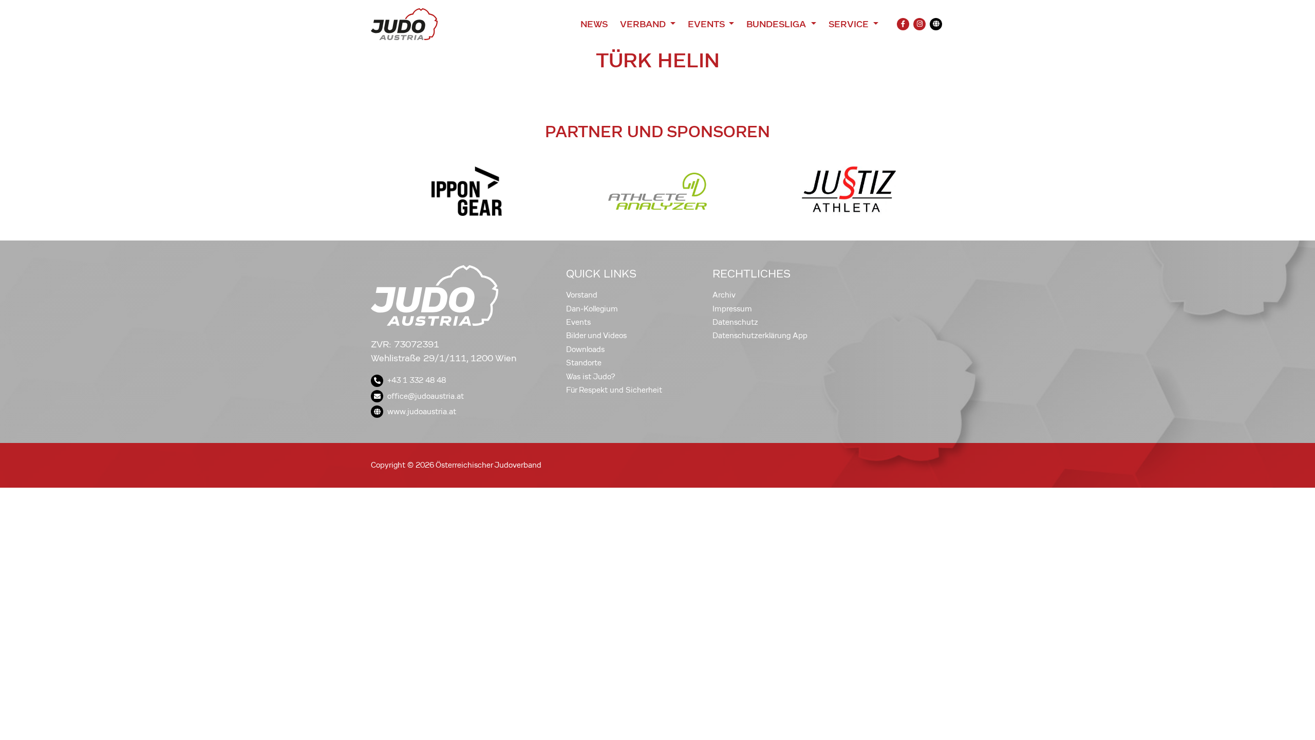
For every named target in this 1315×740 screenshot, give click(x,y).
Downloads (585, 349)
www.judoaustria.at (421, 411)
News (594, 24)
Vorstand (581, 295)
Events (578, 322)
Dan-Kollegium (592, 308)
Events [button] (707, 24)
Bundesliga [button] (777, 24)
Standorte (584, 362)
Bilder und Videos (596, 335)
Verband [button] (644, 24)
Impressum (732, 308)
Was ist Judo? (590, 376)
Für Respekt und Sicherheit (614, 390)
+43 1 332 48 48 (416, 380)
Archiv (724, 295)
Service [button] (850, 24)
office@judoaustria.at (425, 396)
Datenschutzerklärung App (759, 335)
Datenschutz (735, 322)
